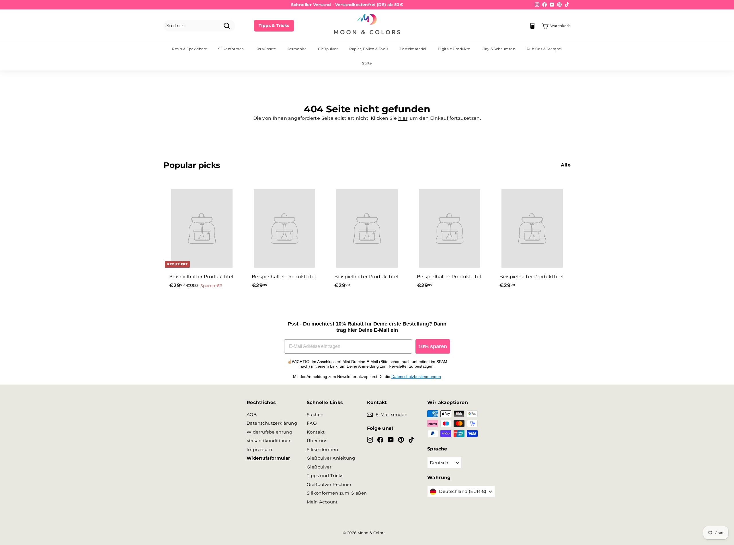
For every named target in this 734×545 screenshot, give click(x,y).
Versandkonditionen (269, 440)
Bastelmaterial (413, 49)
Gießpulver (328, 49)
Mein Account (322, 502)
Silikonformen (231, 49)
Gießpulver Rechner (329, 484)
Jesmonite (297, 49)
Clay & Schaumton (498, 49)
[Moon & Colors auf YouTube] (391, 439)
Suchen (315, 414)
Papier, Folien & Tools (368, 49)
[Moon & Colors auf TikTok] (411, 439)
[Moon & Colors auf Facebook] (380, 439)
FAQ (312, 423)
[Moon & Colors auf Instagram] (370, 439)
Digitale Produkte (454, 49)
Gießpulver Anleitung (331, 458)
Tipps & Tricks (274, 25)
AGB (252, 414)
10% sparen (432, 346)
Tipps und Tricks (325, 475)
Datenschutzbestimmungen (416, 376)
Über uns (317, 440)
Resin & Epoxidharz (189, 49)
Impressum (259, 449)
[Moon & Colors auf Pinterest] (401, 439)
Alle (566, 165)
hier (403, 118)
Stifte (367, 63)
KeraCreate (265, 49)
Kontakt (316, 432)
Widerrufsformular (268, 458)
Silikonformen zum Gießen (337, 493)
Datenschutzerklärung (272, 423)
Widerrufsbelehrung (269, 432)
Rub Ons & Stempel (544, 49)
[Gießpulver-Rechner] (532, 25)
